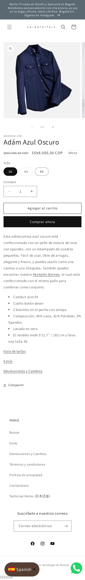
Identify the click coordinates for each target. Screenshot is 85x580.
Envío (8, 361)
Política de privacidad (25, 475)
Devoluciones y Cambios (23, 371)
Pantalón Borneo (46, 274)
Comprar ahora (42, 221)
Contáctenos (19, 485)
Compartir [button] (16, 385)
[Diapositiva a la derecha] (53, 127)
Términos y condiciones (27, 464)
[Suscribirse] (66, 526)
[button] (9, 27)
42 (28, 172)
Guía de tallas (15, 351)
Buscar (14, 432)
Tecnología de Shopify (55, 565)
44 (42, 171)
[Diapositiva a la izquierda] (32, 127)
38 (10, 171)
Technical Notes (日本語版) (29, 496)
